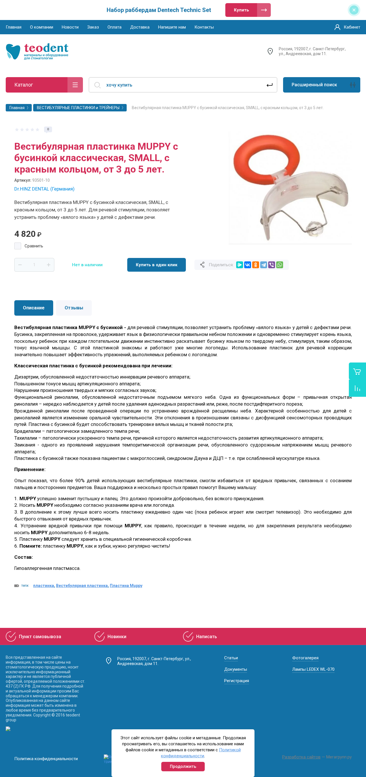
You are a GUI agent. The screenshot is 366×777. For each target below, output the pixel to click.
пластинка (43, 585)
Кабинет (352, 27)
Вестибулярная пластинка (82, 585)
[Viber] (271, 264)
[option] (290, 188)
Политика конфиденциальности (46, 758)
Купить (241, 10)
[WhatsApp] (279, 264)
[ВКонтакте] (247, 264)
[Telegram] (263, 264)
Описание (34, 308)
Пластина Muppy (126, 585)
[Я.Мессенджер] (239, 264)
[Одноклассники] (255, 264)
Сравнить (34, 246)
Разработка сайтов (301, 757)
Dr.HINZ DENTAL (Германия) (44, 189)
